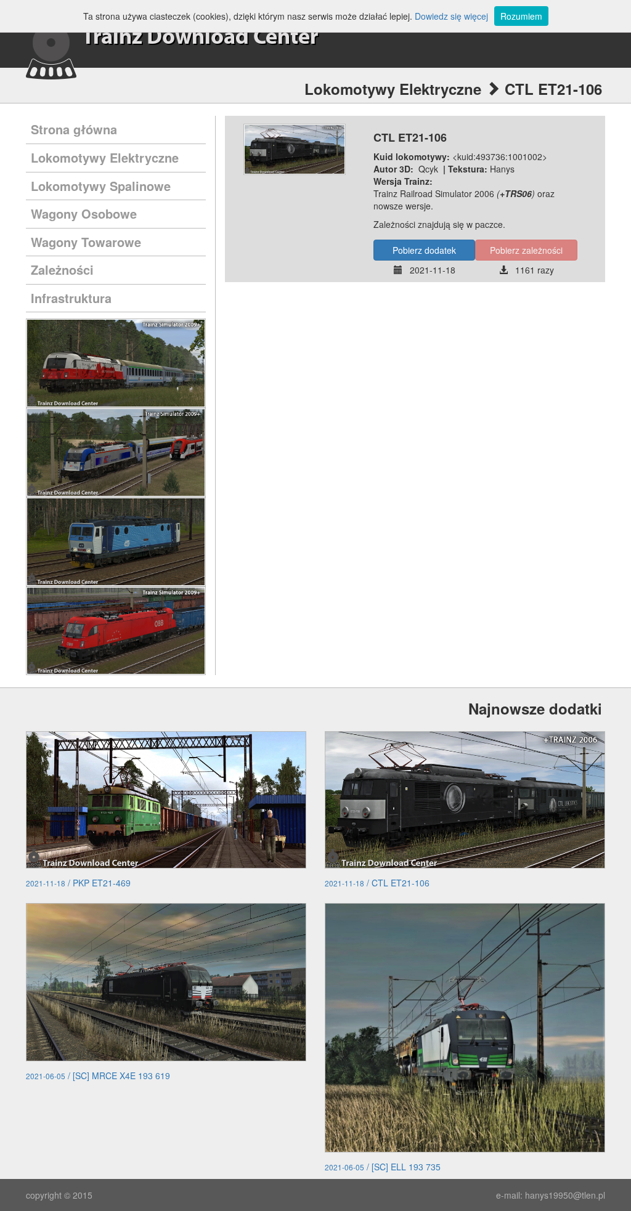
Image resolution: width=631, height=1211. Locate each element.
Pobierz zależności (526, 250)
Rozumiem (521, 16)
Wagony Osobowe (84, 213)
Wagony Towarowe (86, 242)
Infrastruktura (71, 298)
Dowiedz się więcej (451, 16)
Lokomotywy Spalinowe (101, 186)
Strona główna (74, 129)
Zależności (62, 269)
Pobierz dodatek (424, 250)
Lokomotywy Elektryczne (105, 157)
